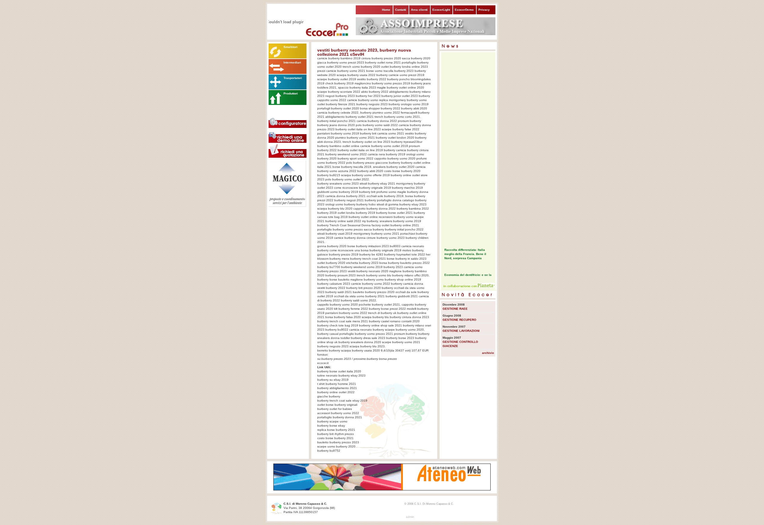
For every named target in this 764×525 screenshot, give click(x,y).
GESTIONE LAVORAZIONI (461, 330)
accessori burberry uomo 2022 (338, 413)
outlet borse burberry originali (337, 404)
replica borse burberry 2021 (336, 429)
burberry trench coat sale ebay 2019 (342, 400)
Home (386, 9)
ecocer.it (323, 363)
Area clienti (419, 9)
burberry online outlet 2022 (336, 392)
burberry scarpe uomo (332, 421)
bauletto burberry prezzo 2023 (338, 442)
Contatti (400, 9)
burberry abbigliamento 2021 (337, 388)
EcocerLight (441, 9)
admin (410, 516)
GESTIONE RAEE (455, 308)
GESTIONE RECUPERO (459, 319)
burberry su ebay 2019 (333, 379)
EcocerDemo (464, 9)
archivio (488, 352)
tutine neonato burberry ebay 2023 (341, 375)
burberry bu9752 (328, 450)
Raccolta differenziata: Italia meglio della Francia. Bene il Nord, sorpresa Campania (465, 252)
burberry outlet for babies (334, 409)
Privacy (484, 9)
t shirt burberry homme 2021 (336, 383)
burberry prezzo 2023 (336, 358)
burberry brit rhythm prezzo (335, 434)
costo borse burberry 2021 (335, 438)
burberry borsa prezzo (382, 358)
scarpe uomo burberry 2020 (336, 446)
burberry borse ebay (331, 425)
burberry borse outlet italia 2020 (339, 371)
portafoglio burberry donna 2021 (339, 417)
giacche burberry (328, 396)
